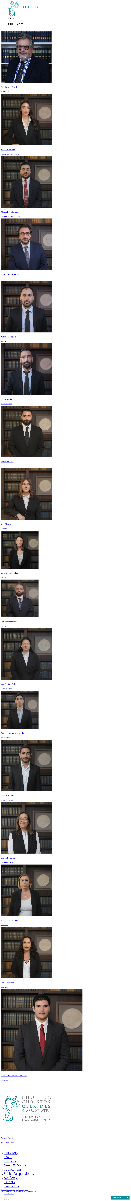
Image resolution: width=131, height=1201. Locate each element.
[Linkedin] (3, 1190)
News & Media (15, 1165)
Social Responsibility (19, 1174)
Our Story (11, 1153)
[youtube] (25, 1190)
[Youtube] (20, 1190)
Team (8, 1157)
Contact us (11, 1186)
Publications (13, 1169)
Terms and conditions (9, 1194)
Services (10, 1161)
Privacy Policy (7, 1199)
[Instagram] (15, 1190)
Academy (11, 1178)
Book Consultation (120, 1197)
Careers (9, 1182)
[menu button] (8, 17)
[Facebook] (9, 1190)
